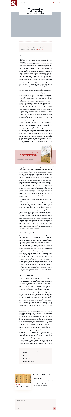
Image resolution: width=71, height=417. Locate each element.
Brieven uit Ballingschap (21, 160)
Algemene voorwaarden (65, 415)
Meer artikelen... (36, 388)
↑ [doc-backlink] (29, 358)
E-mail (49, 415)
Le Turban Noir (40, 49)
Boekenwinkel (58, 415)
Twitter (52, 415)
